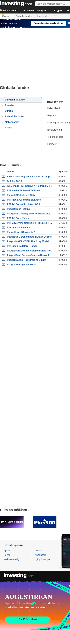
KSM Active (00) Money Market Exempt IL (30, 176)
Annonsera (40, 555)
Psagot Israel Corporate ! (21, 232)
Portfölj (7, 555)
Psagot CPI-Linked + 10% (21, 195)
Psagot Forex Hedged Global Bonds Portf (29, 250)
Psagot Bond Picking (18, 209)
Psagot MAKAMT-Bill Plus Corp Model (28, 241)
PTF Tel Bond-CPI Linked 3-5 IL (24, 204)
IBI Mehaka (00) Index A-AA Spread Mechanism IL (30, 186)
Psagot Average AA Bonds (22, 264)
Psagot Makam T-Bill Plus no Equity (26, 260)
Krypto (58, 10)
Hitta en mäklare (13, 510)
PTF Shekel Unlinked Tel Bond (23, 190)
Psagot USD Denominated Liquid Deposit (29, 236)
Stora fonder (42, 16)
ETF (55, 16)
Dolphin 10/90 (14, 181)
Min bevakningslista (37, 10)
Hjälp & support (43, 559)
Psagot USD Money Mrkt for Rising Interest (30, 213)
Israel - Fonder (9, 164)
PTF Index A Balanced (19, 227)
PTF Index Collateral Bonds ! (22, 246)
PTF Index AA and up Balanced (24, 199)
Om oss (39, 550)
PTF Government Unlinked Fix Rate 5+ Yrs (30, 223)
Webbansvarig (11, 559)
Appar (7, 550)
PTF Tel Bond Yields (18, 218)
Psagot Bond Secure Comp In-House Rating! (30, 255)
